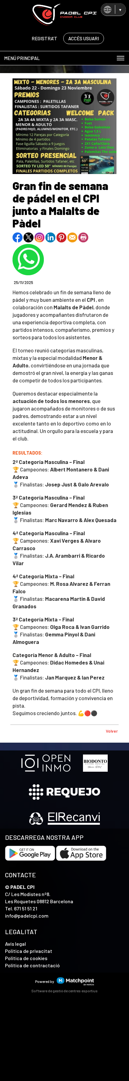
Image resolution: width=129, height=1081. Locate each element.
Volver (112, 731)
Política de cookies (26, 958)
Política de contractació (32, 965)
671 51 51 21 (25, 908)
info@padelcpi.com (27, 916)
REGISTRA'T (44, 38)
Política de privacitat (28, 951)
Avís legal (15, 944)
